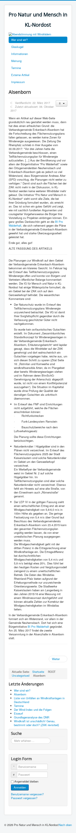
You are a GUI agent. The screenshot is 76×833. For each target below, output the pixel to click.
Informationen (19, 54)
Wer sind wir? (19, 40)
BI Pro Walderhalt (39, 626)
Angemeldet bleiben (26, 781)
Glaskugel (17, 47)
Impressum (18, 82)
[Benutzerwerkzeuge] (61, 103)
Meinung (16, 61)
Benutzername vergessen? (27, 794)
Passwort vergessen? (24, 798)
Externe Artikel (20, 75)
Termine (16, 68)
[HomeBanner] (30, 34)
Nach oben (65, 825)
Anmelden (20, 787)
